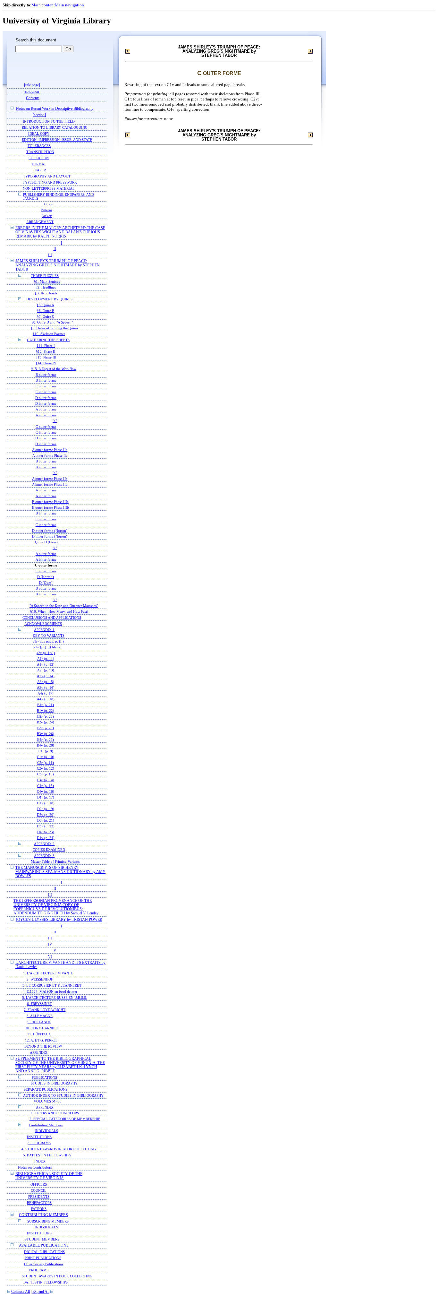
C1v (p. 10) (45, 757)
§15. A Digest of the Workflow (53, 369)
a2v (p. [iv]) (46, 653)
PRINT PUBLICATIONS (43, 1258)
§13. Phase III (46, 357)
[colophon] (32, 92)
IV (50, 944)
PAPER (40, 170)
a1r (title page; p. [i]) (48, 641)
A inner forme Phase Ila (49, 455)
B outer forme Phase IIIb (50, 507)
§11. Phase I (46, 346)
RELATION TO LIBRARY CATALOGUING (55, 127)
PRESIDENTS (38, 1196)
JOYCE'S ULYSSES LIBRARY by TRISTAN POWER (59, 920)
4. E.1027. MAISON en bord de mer (50, 991)
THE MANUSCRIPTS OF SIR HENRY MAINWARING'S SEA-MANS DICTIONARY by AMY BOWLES (60, 872)
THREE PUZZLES (45, 276)
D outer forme (45, 398)
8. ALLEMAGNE (40, 1016)
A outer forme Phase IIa (49, 450)
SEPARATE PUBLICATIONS (45, 1089)
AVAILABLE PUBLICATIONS (44, 1245)
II (55, 249)
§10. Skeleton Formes (49, 334)
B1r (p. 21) (45, 705)
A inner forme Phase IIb (50, 484)
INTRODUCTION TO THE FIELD (49, 121)
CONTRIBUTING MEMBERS (43, 1215)
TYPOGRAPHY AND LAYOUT (47, 176)
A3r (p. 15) (45, 682)
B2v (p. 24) (45, 722)
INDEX (40, 1161)
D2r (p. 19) (45, 809)
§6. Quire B (45, 311)
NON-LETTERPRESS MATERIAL (49, 188)
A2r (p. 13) (45, 670)
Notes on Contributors (35, 1167)
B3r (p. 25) (45, 728)
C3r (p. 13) (45, 774)
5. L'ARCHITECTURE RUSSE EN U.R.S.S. (54, 997)
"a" (55, 421)
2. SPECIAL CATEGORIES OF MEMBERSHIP (64, 1119)
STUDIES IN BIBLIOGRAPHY (54, 1083)
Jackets (47, 216)
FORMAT (39, 164)
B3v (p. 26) (45, 734)
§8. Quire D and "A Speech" (52, 322)
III (50, 255)
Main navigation (69, 5)
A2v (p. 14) (46, 676)
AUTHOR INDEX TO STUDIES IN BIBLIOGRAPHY (63, 1095)
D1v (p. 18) (46, 803)
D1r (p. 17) (45, 797)
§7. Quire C (45, 316)
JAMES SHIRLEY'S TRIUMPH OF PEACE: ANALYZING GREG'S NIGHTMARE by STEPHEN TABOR (57, 265)
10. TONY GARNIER (41, 1028)
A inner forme (46, 415)
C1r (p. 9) (45, 751)
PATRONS (38, 1209)
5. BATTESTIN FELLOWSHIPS (47, 1155)
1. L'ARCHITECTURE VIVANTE (48, 973)
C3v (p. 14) (45, 780)
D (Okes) (46, 582)
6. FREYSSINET (39, 1004)
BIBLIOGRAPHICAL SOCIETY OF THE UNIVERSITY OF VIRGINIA (48, 1176)
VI (50, 956)
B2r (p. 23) (45, 716)
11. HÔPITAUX (39, 1034)
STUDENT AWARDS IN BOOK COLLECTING (57, 1276)
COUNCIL (38, 1190)
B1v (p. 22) (45, 711)
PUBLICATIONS (44, 1077)
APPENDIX (38, 1052)
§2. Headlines (46, 287)
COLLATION (39, 158)
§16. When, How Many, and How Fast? (59, 611)
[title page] (32, 85)
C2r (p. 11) (45, 763)
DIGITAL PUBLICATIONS (44, 1252)
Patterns (46, 210)
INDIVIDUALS (46, 1131)
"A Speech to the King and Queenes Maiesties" (63, 606)
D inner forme (45, 403)
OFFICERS (38, 1184)
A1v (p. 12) (46, 664)
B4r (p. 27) (45, 739)
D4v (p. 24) (46, 838)
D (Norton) (45, 577)
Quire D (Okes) (46, 542)
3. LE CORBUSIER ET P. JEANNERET (51, 985)
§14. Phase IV (46, 363)
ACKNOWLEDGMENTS (43, 624)
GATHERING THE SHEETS (48, 340)
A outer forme (46, 409)
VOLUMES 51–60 (48, 1101)
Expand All (40, 1292)
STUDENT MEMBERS (42, 1239)
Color (48, 204)
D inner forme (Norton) (49, 536)
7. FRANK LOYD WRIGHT (44, 1010)
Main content (43, 5)
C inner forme (46, 392)
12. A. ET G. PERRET (41, 1040)
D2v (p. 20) (46, 815)
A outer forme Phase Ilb (49, 478)
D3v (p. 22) (46, 826)
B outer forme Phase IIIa (50, 502)
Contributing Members (46, 1125)
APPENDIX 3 (44, 856)
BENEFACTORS (39, 1203)
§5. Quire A (45, 305)
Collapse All (20, 1292)
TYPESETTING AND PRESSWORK (50, 182)
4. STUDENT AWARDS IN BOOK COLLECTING (58, 1149)
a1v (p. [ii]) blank (47, 647)
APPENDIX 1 (44, 630)
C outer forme (46, 386)
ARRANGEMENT (40, 222)
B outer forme (46, 374)
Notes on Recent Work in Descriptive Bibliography (54, 109)
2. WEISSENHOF (40, 979)
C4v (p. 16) (45, 791)
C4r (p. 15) (45, 786)
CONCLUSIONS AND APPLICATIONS (51, 617)
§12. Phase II (45, 351)
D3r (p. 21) (45, 820)
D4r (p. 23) (45, 832)
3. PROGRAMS (39, 1143)
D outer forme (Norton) (49, 530)
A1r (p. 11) (45, 659)
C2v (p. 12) (45, 768)
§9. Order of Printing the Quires (54, 328)
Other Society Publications (43, 1264)
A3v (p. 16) (46, 687)
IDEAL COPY (38, 133)
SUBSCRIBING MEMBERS (48, 1221)
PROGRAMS (38, 1270)
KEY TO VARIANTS (48, 635)
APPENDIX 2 (44, 844)
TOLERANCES (39, 146)
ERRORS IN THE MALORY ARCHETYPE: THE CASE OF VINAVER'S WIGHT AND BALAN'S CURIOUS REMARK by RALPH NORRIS (60, 232)
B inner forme (46, 380)
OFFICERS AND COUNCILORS (55, 1113)
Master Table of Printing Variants (55, 861)
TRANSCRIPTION (40, 152)
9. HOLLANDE (39, 1022)
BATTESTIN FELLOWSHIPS (45, 1282)
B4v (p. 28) (45, 745)
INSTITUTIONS (39, 1137)
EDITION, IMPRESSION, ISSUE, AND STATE (57, 140)
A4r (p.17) (46, 693)
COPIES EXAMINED (49, 850)
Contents (32, 98)
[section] (39, 115)
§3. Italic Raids (46, 293)
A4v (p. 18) (46, 699)
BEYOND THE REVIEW (43, 1046)
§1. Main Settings (47, 281)
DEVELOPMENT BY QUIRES (49, 299)
